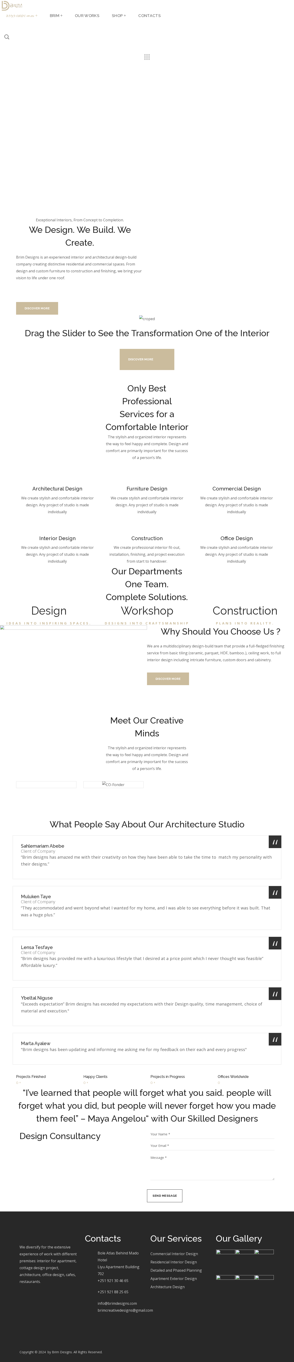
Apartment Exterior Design (173, 1278)
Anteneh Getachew (113, 794)
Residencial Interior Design (173, 1262)
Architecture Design (167, 1286)
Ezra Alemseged (46, 794)
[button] (2, 24)
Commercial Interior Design (174, 1253)
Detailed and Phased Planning (176, 1270)
